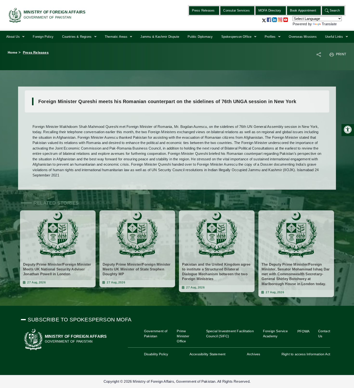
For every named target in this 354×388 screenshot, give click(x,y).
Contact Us (324, 333)
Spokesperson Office (237, 36)
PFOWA (303, 331)
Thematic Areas (116, 36)
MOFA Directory (269, 10)
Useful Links (334, 36)
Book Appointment (303, 10)
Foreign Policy (43, 36)
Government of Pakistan (156, 333)
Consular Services (236, 10)
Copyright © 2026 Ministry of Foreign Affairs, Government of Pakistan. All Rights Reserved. (177, 381)
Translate (329, 24)
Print (341, 54)
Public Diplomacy (200, 36)
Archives (253, 354)
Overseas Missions (302, 36)
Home (12, 52)
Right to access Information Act (306, 354)
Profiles (271, 36)
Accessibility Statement (208, 354)
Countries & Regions (77, 36)
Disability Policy (156, 354)
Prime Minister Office (183, 336)
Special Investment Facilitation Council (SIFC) (230, 333)
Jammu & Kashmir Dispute (159, 36)
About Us (13, 36)
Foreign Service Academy (275, 333)
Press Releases (203, 10)
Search (335, 10)
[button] (264, 22)
